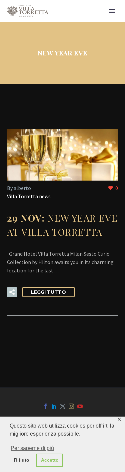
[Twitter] (62, 406)
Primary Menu (112, 11)
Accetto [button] (50, 460)
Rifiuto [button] (21, 460)
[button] (12, 292)
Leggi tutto (48, 292)
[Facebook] (45, 406)
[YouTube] (80, 406)
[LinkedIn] (54, 406)
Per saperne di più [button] (32, 448)
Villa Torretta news (29, 196)
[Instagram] (71, 406)
